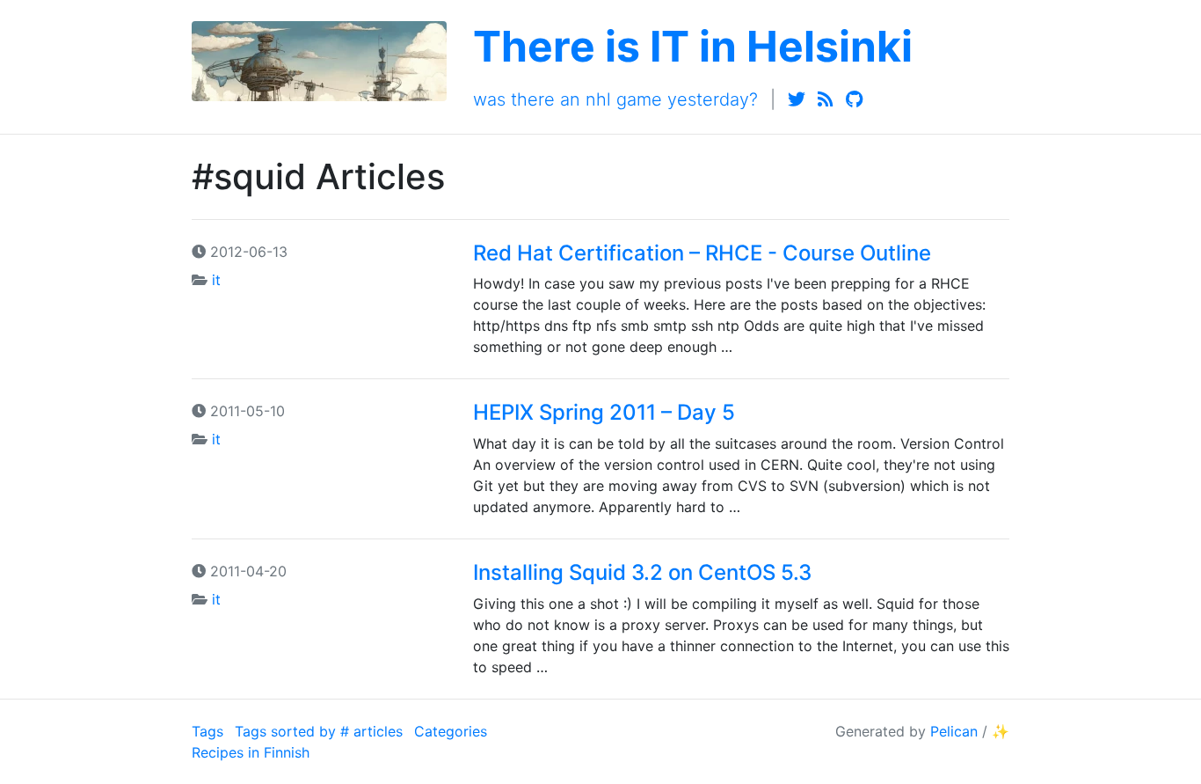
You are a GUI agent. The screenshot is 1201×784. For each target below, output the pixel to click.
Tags (207, 731)
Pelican (954, 731)
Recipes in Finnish (250, 752)
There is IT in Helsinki (693, 46)
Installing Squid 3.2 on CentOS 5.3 (642, 572)
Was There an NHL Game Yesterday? (615, 99)
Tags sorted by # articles (319, 731)
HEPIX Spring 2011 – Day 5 (604, 412)
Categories (450, 731)
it (216, 280)
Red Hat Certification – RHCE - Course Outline (702, 253)
